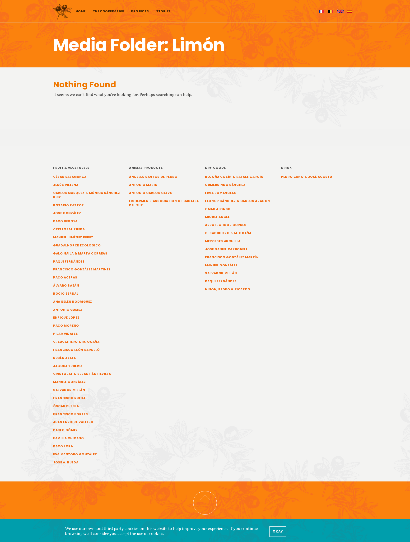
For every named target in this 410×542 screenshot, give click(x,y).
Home (81, 11)
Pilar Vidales (65, 334)
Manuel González (69, 382)
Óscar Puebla (66, 406)
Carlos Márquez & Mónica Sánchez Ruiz (86, 195)
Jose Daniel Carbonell (226, 249)
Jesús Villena (65, 185)
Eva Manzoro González (75, 454)
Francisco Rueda (69, 398)
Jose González (67, 213)
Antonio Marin (143, 185)
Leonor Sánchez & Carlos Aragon (237, 201)
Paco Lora (63, 446)
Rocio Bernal (66, 294)
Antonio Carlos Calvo (151, 193)
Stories (163, 11)
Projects (140, 11)
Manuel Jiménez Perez (73, 237)
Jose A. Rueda (65, 462)
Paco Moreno (66, 326)
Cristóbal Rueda (69, 229)
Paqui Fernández (69, 261)
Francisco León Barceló (76, 350)
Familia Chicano (68, 438)
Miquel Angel (217, 217)
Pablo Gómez (65, 430)
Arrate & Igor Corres (226, 225)
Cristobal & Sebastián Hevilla (82, 374)
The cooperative (108, 11)
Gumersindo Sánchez (225, 185)
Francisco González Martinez (82, 269)
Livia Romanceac (221, 193)
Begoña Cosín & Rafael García (234, 177)
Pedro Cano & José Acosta (306, 177)
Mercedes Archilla (223, 241)
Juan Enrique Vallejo (73, 422)
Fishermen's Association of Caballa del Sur (164, 203)
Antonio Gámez (67, 310)
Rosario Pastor (68, 205)
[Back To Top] (205, 503)
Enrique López (66, 318)
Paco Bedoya (65, 221)
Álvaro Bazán (66, 285)
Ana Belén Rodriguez (72, 302)
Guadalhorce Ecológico (77, 245)
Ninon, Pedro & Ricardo (227, 289)
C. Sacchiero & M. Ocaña (76, 342)
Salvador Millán (69, 390)
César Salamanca (70, 177)
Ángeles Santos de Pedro (153, 177)
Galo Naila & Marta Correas (80, 253)
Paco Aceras (65, 277)
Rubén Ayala (64, 358)
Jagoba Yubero (67, 366)
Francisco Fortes (70, 414)
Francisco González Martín (232, 257)
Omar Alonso (218, 209)
